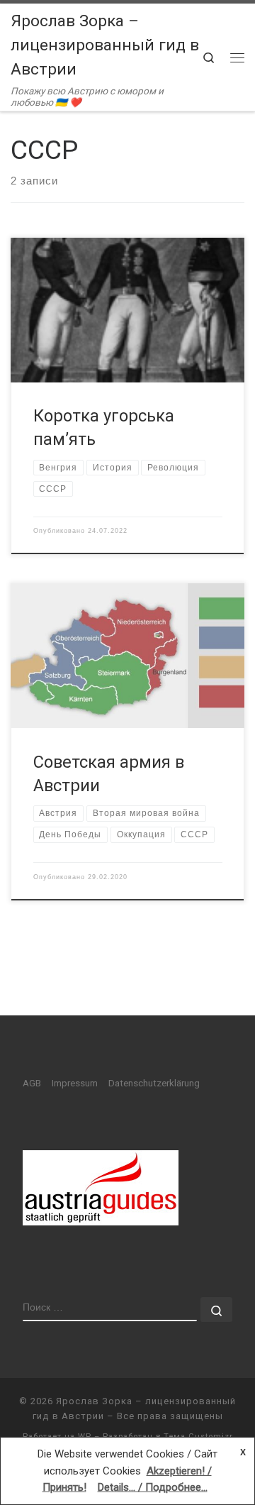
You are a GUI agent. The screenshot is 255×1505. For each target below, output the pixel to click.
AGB (32, 1082)
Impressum (75, 1082)
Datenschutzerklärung (154, 1082)
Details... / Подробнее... (153, 1487)
